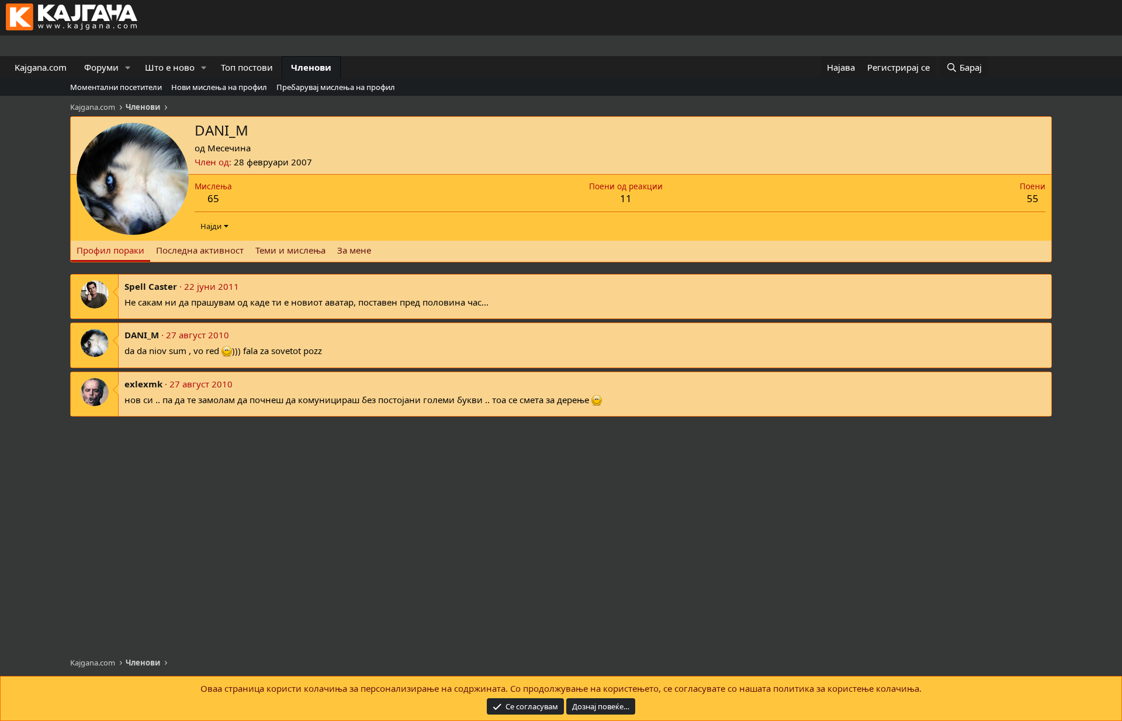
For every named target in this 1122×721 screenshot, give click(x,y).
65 (213, 198)
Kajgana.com (41, 67)
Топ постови (247, 67)
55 (1032, 198)
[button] (128, 67)
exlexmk (143, 384)
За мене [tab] (354, 250)
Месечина (229, 148)
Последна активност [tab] (200, 250)
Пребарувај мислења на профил (335, 87)
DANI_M (141, 335)
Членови (311, 67)
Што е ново (170, 67)
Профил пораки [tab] (110, 250)
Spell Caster (150, 286)
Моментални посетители (116, 87)
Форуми (101, 67)
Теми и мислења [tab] (290, 250)
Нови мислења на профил (219, 87)
